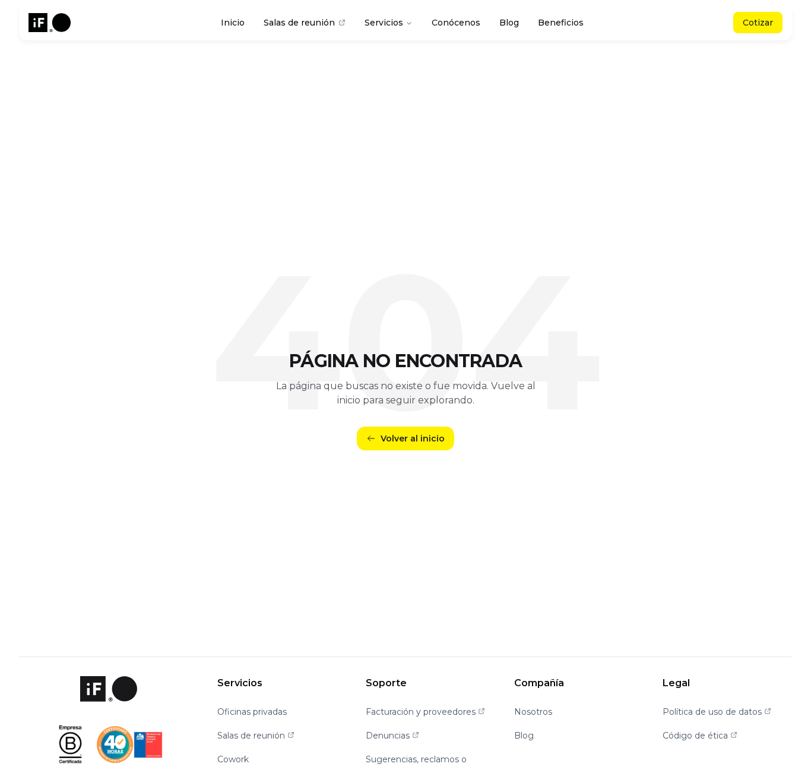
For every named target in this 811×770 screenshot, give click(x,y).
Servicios (384, 22)
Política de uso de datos (717, 711)
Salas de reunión (299, 22)
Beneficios (561, 22)
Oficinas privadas (252, 711)
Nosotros (533, 711)
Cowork (233, 759)
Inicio (233, 22)
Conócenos (456, 22)
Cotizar (758, 22)
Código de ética (700, 735)
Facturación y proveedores (425, 711)
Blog (509, 22)
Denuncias (392, 735)
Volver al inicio (413, 438)
